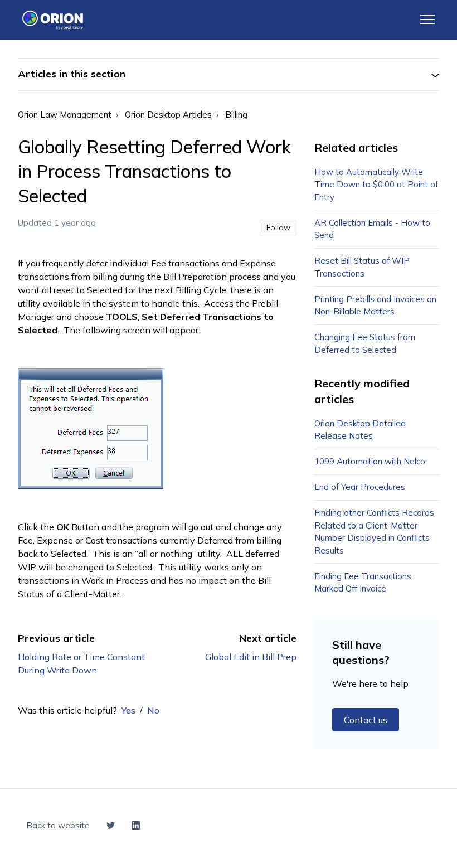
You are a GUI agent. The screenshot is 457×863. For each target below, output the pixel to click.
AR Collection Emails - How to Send (372, 229)
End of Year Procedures (359, 487)
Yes (128, 710)
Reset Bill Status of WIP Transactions (362, 267)
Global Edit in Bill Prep (250, 656)
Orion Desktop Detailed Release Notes (360, 430)
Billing (236, 114)
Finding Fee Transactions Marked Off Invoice (362, 582)
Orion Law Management (64, 114)
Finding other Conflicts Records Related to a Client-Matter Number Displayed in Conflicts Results (374, 531)
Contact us (365, 719)
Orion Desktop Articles (168, 114)
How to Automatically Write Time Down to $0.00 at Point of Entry (376, 184)
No (153, 710)
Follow (278, 227)
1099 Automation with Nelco (369, 461)
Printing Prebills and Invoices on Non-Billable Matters (375, 305)
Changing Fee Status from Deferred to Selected (364, 343)
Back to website (58, 825)
